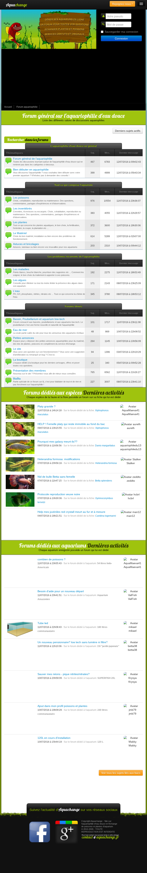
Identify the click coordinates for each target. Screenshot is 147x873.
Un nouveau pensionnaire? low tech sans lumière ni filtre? (73, 642)
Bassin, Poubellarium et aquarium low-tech (39, 319)
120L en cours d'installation (54, 737)
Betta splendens (103, 480)
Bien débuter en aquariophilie (31, 169)
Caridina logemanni (105, 515)
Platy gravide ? (47, 406)
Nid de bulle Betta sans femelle (56, 476)
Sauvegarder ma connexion (121, 31)
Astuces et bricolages (26, 244)
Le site (17, 348)
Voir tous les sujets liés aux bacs (120, 772)
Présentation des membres (29, 370)
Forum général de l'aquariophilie (32, 158)
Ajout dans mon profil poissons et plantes (62, 705)
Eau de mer (20, 329)
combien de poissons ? (51, 559)
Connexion (121, 38)
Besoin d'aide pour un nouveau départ (61, 591)
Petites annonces (23, 337)
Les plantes (20, 222)
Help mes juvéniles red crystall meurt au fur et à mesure (71, 511)
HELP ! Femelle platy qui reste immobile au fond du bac (71, 424)
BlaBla (17, 378)
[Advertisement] (73, 76)
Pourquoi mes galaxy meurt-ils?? (57, 441)
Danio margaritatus (105, 445)
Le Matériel (20, 233)
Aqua (16, 4)
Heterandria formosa (106, 463)
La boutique (20, 359)
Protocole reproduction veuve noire (59, 494)
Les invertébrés (22, 208)
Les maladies (21, 269)
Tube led (43, 623)
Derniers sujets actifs (127, 130)
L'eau (16, 290)
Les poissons (21, 197)
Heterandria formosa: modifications (59, 459)
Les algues (19, 280)
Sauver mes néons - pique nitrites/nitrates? (64, 674)
